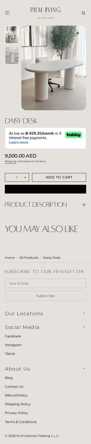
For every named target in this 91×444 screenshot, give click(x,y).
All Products (28, 257)
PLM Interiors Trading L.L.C (37, 436)
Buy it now (45, 189)
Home (10, 257)
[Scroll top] (83, 436)
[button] (7, 13)
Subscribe (45, 296)
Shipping (10, 161)
